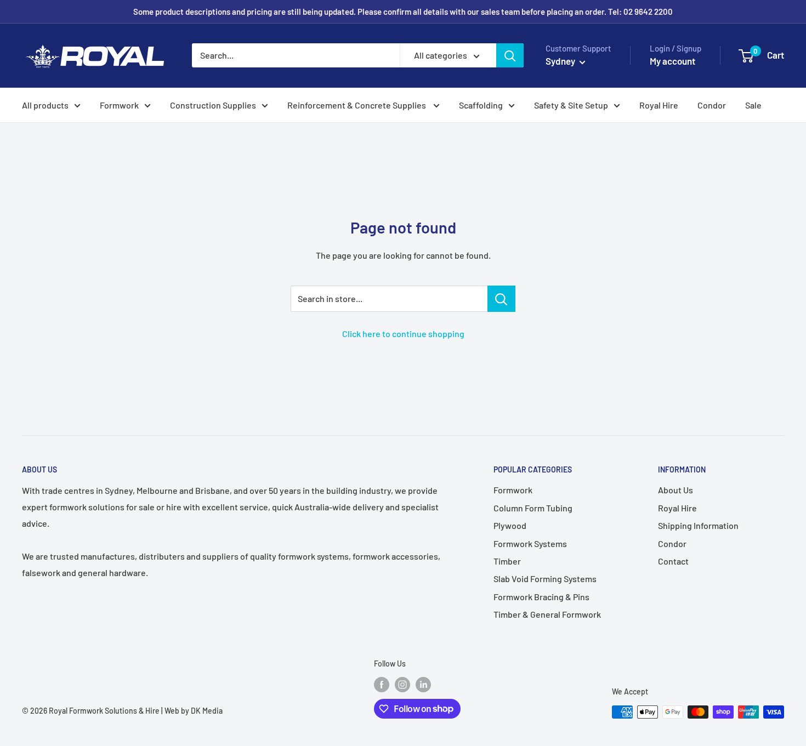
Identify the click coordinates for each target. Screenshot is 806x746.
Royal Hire (658, 105)
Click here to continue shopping (403, 333)
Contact (673, 561)
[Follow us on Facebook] (381, 684)
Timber (507, 561)
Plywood (509, 525)
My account (672, 60)
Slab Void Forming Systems (545, 578)
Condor (711, 105)
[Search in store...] (501, 299)
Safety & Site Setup (571, 105)
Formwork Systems (530, 543)
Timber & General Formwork (547, 614)
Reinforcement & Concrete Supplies (357, 105)
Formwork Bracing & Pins (541, 596)
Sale (753, 105)
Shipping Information (698, 525)
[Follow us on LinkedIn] (423, 684)
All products (45, 105)
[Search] (510, 55)
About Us (675, 490)
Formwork (119, 105)
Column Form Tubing (532, 508)
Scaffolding (481, 105)
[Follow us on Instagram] (402, 684)
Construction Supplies (213, 105)
